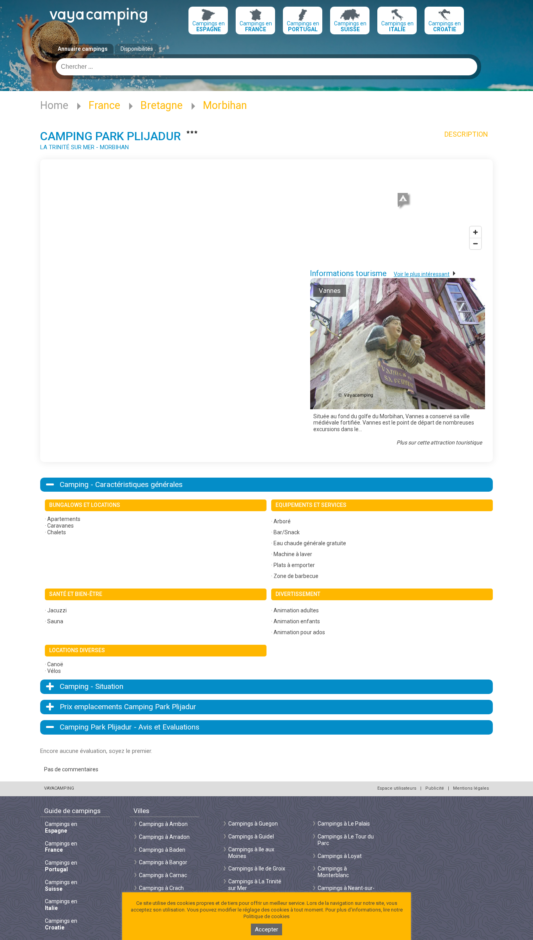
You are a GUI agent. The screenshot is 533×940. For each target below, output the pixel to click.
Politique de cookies (266, 916)
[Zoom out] (475, 243)
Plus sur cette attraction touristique (439, 442)
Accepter (266, 929)
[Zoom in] (475, 232)
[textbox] (266, 66)
